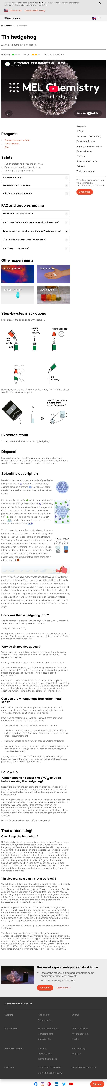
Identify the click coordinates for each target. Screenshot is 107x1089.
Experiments (6, 26)
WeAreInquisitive (80, 1028)
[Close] (100, 3)
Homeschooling (45, 1033)
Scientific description (87, 161)
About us (42, 1048)
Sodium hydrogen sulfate (17, 140)
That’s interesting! (85, 171)
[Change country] (94, 18)
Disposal (80, 156)
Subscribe (84, 192)
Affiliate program (80, 1033)
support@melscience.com (84, 1067)
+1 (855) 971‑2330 (52, 1072)
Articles (75, 1039)
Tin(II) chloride (12, 143)
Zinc (7, 147)
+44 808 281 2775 (51, 1067)
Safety (79, 131)
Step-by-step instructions (89, 146)
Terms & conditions (47, 1059)
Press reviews (45, 1053)
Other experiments (85, 141)
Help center (43, 1014)
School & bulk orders (48, 1028)
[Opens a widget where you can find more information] (97, 1084)
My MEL (75, 1014)
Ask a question (45, 1020)
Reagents (81, 126)
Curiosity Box (44, 1039)
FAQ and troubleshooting (88, 136)
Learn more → (63, 987)
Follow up (81, 166)
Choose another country (35, 10)
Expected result (84, 151)
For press (76, 1053)
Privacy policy (78, 1048)
